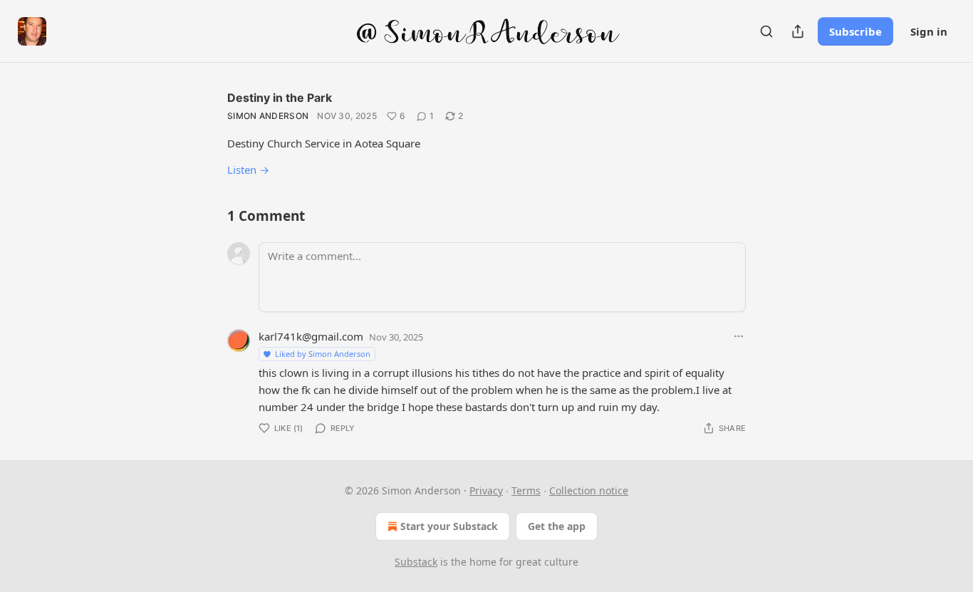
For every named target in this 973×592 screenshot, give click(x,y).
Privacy (486, 490)
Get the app (557, 526)
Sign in (928, 31)
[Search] (766, 31)
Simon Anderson (267, 115)
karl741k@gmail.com (311, 336)
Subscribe (855, 31)
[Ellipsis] (738, 336)
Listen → (248, 169)
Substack (416, 561)
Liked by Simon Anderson (322, 353)
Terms (526, 490)
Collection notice (588, 490)
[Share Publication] (798, 31)
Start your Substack (449, 526)
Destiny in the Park (279, 97)
